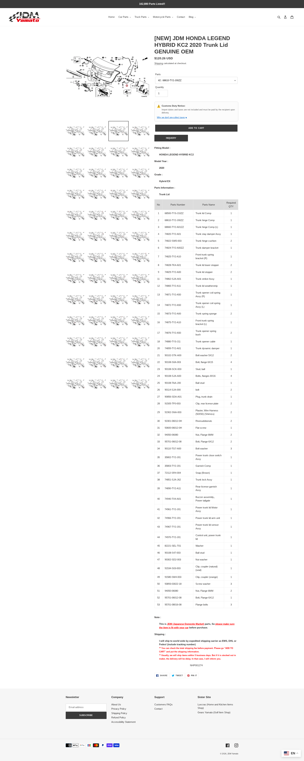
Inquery (171, 138)
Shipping (158, 63)
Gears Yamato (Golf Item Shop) (214, 712)
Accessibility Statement (123, 722)
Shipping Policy (119, 713)
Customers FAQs (163, 704)
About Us (116, 704)
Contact (158, 708)
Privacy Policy (118, 708)
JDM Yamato (232, 754)
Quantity (159, 87)
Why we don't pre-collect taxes (172, 117)
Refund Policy (118, 717)
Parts (158, 74)
